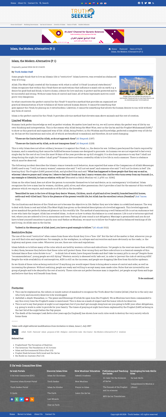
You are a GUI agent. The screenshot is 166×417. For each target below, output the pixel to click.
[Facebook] (139, 2)
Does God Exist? (16, 25)
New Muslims (81, 381)
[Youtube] (149, 2)
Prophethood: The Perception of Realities (33, 345)
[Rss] (153, 2)
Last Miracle (53, 399)
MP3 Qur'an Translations (114, 396)
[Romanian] (97, 3)
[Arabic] (82, 3)
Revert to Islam (25, 414)
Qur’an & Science (46, 25)
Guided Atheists (83, 25)
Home (13, 3)
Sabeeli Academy (83, 375)
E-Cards (13, 393)
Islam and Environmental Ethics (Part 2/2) (34, 350)
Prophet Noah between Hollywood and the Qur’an (37, 353)
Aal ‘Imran (141, 196)
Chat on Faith (53, 405)
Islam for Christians (56, 375)
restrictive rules (75, 332)
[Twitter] (146, 2)
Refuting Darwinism (31, 25)
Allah (23, 332)
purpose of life (53, 332)
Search (45, 3)
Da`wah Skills (137, 378)
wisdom (122, 332)
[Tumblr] (143, 2)
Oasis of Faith (72, 25)
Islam (43, 332)
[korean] (101, 3)
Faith (29, 332)
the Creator (88, 332)
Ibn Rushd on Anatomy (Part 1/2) (29, 356)
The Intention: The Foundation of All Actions (35, 347)
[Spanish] (90, 3)
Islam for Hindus (55, 387)
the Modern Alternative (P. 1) (106, 332)
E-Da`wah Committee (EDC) (22, 375)
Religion (63, 332)
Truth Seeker (53, 381)
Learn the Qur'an (82, 393)
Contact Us (33, 3)
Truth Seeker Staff (24, 71)
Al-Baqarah (83, 138)
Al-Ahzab (98, 227)
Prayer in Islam (82, 387)
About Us (22, 3)
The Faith (51, 393)
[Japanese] (105, 3)
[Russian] (94, 3)
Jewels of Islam (59, 25)
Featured (36, 332)
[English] (86, 3)
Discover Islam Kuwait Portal (23, 381)
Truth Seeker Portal (19, 387)
